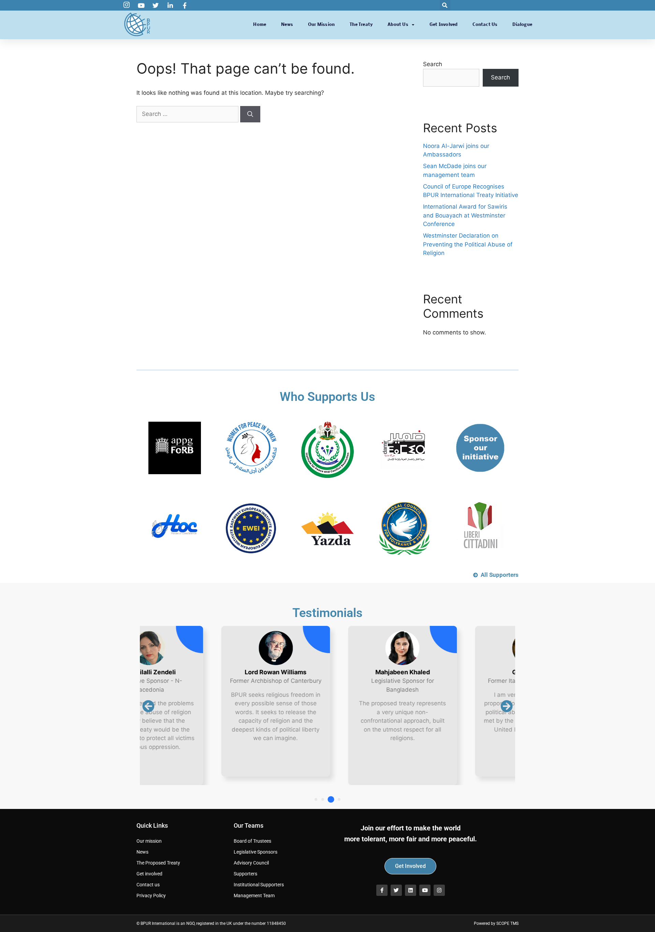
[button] (445, 5)
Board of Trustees (252, 841)
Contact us (484, 24)
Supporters (245, 873)
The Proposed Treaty (158, 863)
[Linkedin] (410, 890)
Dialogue (522, 24)
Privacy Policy (151, 895)
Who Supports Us (327, 397)
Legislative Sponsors (255, 852)
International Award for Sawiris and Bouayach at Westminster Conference (465, 215)
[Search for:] (188, 113)
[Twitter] (396, 890)
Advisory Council (251, 863)
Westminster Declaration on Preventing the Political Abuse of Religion (467, 244)
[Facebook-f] (382, 890)
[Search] (250, 114)
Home (259, 24)
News (287, 24)
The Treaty (361, 24)
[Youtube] (425, 890)
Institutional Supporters (259, 884)
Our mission (321, 24)
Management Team (254, 895)
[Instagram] (439, 890)
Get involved (443, 24)
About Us (398, 24)
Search (432, 64)
